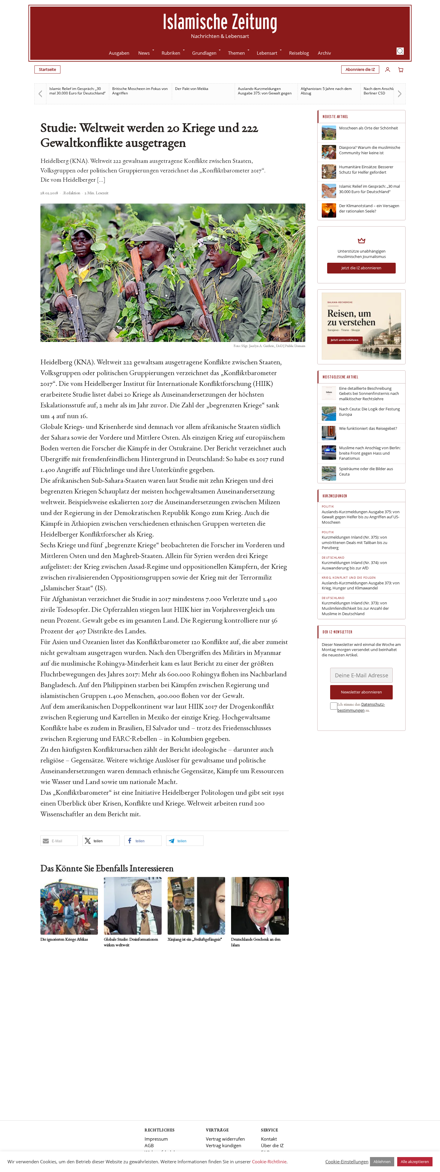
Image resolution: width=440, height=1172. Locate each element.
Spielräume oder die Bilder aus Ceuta (366, 471)
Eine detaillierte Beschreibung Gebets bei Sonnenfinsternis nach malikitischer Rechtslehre (369, 393)
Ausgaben (119, 53)
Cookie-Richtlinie (269, 1162)
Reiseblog (299, 53)
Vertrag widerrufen (225, 1139)
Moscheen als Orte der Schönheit (368, 128)
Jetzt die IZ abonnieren (361, 268)
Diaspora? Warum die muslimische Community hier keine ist (369, 150)
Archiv (324, 53)
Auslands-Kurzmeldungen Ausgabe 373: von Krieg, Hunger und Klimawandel (361, 585)
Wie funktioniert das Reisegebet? (368, 428)
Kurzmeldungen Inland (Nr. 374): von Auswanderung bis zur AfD (354, 565)
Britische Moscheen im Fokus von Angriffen (140, 91)
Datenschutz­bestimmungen (361, 707)
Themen (236, 53)
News (144, 53)
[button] (400, 51)
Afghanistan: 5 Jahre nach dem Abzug (326, 91)
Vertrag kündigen (223, 1145)
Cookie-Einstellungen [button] (346, 1162)
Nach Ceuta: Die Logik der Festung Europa (369, 412)
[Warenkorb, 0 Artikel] (401, 69)
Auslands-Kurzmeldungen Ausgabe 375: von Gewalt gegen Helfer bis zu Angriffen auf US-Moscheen (361, 517)
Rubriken (171, 53)
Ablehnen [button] (382, 1161)
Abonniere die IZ (360, 69)
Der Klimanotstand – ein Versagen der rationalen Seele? (369, 208)
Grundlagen (204, 53)
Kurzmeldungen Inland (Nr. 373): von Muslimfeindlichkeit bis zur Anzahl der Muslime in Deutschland (355, 608)
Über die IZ (272, 1145)
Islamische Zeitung (220, 21)
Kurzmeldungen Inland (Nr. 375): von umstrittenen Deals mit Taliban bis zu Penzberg (354, 542)
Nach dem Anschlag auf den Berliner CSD (387, 91)
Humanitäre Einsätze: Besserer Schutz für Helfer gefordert (366, 169)
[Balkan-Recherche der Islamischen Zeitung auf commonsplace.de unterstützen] (361, 358)
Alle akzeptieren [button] (415, 1161)
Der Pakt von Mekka (191, 88)
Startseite (47, 69)
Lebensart (267, 53)
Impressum (156, 1139)
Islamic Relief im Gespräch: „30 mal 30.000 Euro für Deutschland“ (77, 91)
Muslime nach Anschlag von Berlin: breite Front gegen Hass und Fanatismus (369, 453)
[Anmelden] (387, 69)
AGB (149, 1145)
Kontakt (269, 1139)
